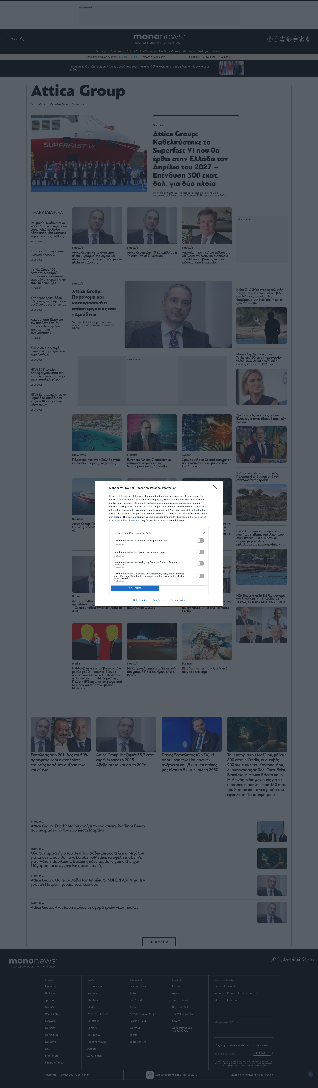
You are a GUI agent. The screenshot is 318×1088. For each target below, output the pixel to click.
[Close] (216, 488)
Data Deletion (140, 600)
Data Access (159, 600)
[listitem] (159, 533)
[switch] (200, 540)
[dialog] (159, 544)
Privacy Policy (178, 600)
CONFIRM (135, 588)
